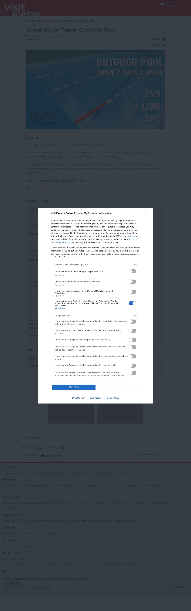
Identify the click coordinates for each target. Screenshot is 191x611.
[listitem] (95, 264)
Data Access (95, 398)
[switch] (132, 271)
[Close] (147, 213)
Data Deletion (78, 398)
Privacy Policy (112, 398)
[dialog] (95, 306)
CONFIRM (74, 387)
